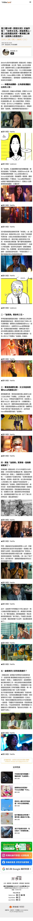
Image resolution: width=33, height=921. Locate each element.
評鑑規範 (21, 883)
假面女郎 (19, 39)
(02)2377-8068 (18, 886)
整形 (13, 39)
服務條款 (9, 883)
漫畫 (9, 39)
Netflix (4, 39)
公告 (5, 883)
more (25, 39)
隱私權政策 (15, 883)
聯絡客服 (27, 883)
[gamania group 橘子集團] (16, 907)
